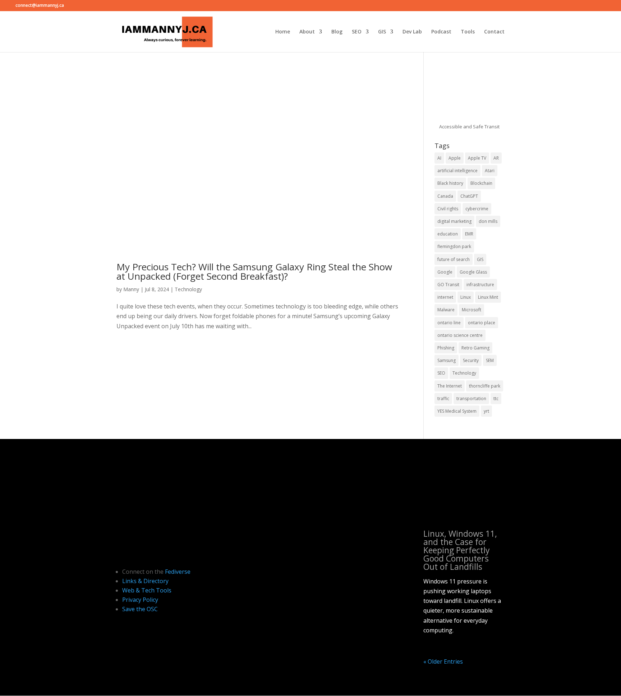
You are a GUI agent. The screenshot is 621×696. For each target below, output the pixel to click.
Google (444, 272)
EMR (469, 234)
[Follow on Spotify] (137, 550)
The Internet (449, 386)
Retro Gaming (475, 348)
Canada (445, 196)
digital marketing (454, 221)
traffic (443, 398)
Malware (446, 310)
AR (496, 158)
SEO (357, 32)
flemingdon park (454, 246)
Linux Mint (488, 297)
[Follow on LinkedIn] (122, 539)
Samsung (446, 360)
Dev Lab (412, 32)
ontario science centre (460, 335)
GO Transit (448, 284)
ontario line (449, 323)
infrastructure (480, 284)
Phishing (445, 348)
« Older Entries (443, 661)
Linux (465, 297)
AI (439, 158)
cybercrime (476, 209)
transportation (471, 398)
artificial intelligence (457, 171)
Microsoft (471, 310)
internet (445, 297)
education (447, 234)
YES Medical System (457, 411)
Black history (450, 183)
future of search (453, 259)
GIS (382, 32)
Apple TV (477, 158)
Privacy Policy (140, 600)
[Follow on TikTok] (152, 539)
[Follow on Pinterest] (167, 539)
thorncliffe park (484, 386)
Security (471, 360)
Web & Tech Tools (146, 590)
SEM (490, 360)
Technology (188, 289)
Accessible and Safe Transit (469, 126)
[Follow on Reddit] (122, 550)
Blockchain (481, 183)
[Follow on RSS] (152, 550)
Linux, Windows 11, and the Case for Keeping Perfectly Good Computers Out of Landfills (460, 550)
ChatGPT (469, 196)
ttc (495, 398)
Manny (131, 289)
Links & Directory (145, 581)
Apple (454, 158)
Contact (494, 32)
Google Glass (473, 272)
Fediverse (177, 572)
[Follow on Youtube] (137, 539)
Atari (489, 171)
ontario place (481, 323)
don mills (488, 221)
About (307, 32)
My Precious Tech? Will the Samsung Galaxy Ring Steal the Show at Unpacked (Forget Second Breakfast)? (254, 271)
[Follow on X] (182, 539)
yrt (486, 411)
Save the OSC (140, 609)
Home (282, 32)
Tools (468, 32)
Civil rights (447, 209)
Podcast (441, 32)
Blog (336, 32)
